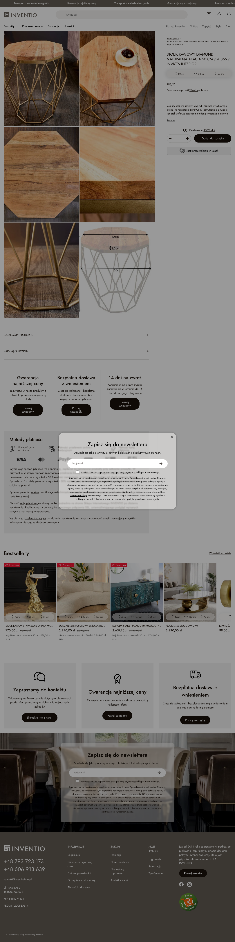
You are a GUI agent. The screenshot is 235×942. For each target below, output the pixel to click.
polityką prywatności (85, 499)
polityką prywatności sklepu (130, 472)
